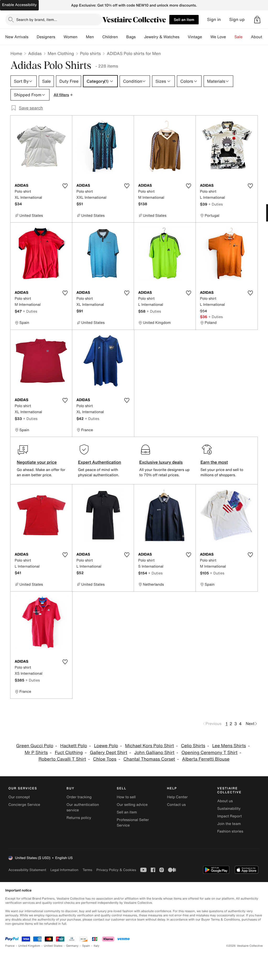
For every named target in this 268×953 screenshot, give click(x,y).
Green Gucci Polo (34, 746)
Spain (86, 946)
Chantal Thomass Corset (149, 759)
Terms (87, 869)
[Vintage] (206, 37)
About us (225, 801)
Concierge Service (24, 804)
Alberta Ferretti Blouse (206, 759)
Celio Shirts (193, 746)
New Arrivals (16, 37)
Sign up (237, 19)
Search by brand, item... (36, 19)
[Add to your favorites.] (65, 186)
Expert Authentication (99, 462)
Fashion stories (230, 831)
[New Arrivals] (32, 37)
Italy (96, 946)
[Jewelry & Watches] (183, 37)
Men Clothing (61, 53)
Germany (72, 946)
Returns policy (78, 818)
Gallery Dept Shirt (108, 752)
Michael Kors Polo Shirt (149, 746)
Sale (238, 37)
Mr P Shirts (36, 752)
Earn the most (214, 462)
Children (110, 37)
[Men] (98, 37)
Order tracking (79, 797)
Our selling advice (132, 804)
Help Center (177, 797)
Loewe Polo (106, 746)
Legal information (64, 869)
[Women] (82, 37)
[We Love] (230, 37)
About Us (259, 37)
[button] (257, 19)
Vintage (195, 37)
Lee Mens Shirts (229, 746)
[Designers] (59, 37)
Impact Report (229, 816)
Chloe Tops (104, 759)
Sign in (214, 19)
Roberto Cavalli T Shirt (62, 759)
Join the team (229, 824)
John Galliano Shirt (154, 752)
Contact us (176, 804)
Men (90, 37)
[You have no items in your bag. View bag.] (257, 19)
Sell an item (184, 19)
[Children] (122, 37)
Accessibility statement (27, 869)
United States (53, 946)
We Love (218, 37)
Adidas (35, 53)
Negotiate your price (37, 462)
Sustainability (229, 808)
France (10, 946)
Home (16, 53)
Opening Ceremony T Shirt (209, 752)
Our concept (19, 797)
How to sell (126, 797)
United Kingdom (29, 946)
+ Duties (215, 204)
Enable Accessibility (19, 5)
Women (70, 37)
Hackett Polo (73, 746)
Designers (46, 37)
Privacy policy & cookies (116, 869)
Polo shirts (90, 53)
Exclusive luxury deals (161, 462)
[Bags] (140, 37)
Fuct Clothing (69, 752)
